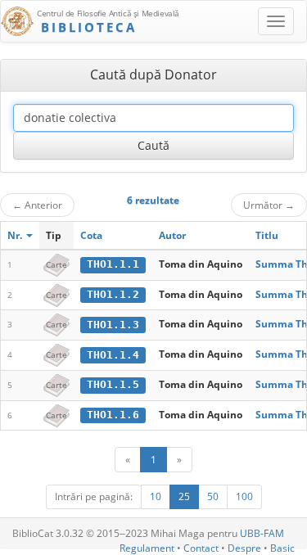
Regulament (147, 548)
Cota (91, 235)
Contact (201, 548)
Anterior (37, 204)
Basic (282, 548)
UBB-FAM (262, 533)
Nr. (16, 235)
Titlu (266, 235)
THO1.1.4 (113, 355)
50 (213, 496)
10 (155, 496)
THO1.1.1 (113, 264)
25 (184, 496)
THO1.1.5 (113, 384)
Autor (172, 235)
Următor (269, 204)
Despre (244, 548)
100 (244, 496)
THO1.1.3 (113, 324)
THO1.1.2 (113, 294)
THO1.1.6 (113, 414)
